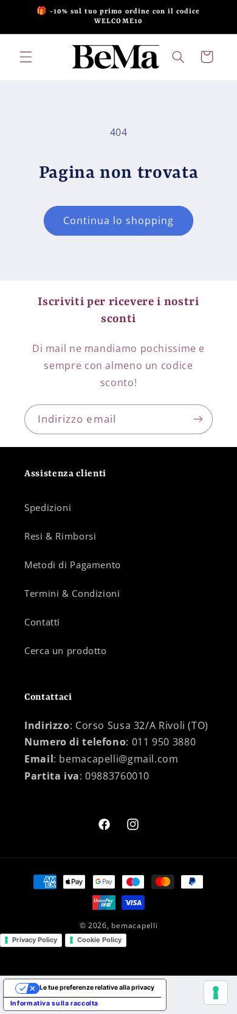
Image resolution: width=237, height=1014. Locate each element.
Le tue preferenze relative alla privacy (97, 987)
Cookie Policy (99, 939)
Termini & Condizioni (72, 593)
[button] (26, 57)
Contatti (42, 622)
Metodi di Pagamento (72, 564)
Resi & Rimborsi (60, 536)
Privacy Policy (34, 939)
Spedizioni (47, 507)
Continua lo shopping (118, 220)
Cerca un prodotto (65, 650)
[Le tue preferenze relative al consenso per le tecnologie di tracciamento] (215, 992)
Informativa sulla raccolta (54, 1003)
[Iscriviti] (198, 419)
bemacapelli (134, 925)
